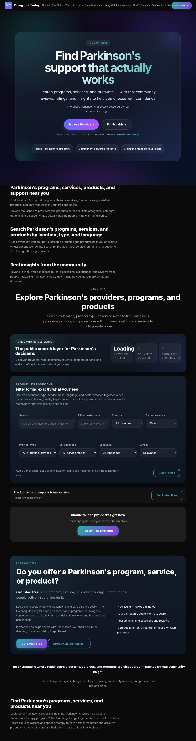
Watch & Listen (73, 5)
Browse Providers (81, 124)
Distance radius (155, 415)
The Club (57, 5)
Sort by (144, 444)
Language (106, 444)
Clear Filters (166, 472)
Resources (173, 5)
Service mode (67, 444)
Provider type (27, 444)
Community (158, 5)
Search (23, 415)
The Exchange (140, 5)
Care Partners (92, 5)
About (45, 5)
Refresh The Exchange (98, 530)
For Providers (116, 124)
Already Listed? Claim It (69, 643)
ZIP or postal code (89, 415)
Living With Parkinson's (116, 5)
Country (117, 415)
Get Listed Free (167, 495)
